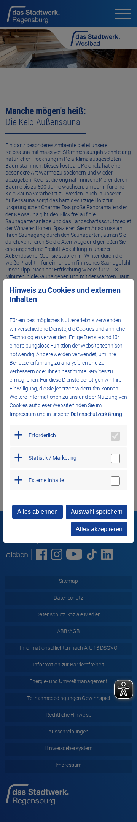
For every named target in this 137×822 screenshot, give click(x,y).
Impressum (23, 414)
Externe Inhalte (46, 480)
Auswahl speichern (97, 511)
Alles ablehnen (37, 511)
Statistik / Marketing (52, 458)
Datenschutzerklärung (96, 414)
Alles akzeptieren (99, 529)
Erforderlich (42, 435)
